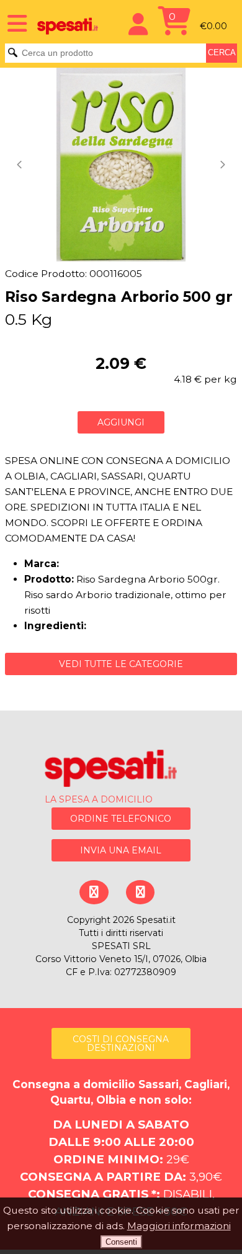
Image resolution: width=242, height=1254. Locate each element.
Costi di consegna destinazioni (121, 1043)
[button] (21, 165)
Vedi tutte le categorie (121, 664)
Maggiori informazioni (179, 1226)
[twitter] (140, 892)
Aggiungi (121, 422)
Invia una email (120, 850)
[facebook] (93, 892)
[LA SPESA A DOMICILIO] (121, 770)
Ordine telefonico (120, 818)
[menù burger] (13, 22)
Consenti (121, 1242)
